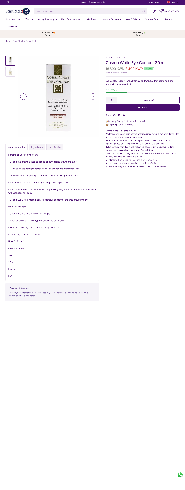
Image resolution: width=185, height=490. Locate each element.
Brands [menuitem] (168, 19)
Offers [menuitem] (27, 19)
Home (7, 41)
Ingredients (37, 147)
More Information (16, 147)
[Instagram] (7, 2)
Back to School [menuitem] (12, 19)
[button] (173, 2)
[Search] (143, 11)
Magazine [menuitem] (12, 26)
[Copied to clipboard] (124, 115)
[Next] (93, 96)
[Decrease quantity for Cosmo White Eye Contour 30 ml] (108, 100)
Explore (48, 35)
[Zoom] (93, 61)
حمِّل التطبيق (100, 2)
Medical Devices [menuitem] (111, 19)
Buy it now (142, 107)
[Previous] (23, 96)
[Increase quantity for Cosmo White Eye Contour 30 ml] (115, 100)
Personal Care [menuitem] (151, 19)
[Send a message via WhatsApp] (180, 474)
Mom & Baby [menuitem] (131, 19)
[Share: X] (119, 115)
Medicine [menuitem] (91, 19)
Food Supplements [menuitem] (70, 19)
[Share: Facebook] (114, 115)
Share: (108, 115)
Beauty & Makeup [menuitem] (46, 19)
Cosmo (109, 57)
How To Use (55, 147)
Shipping (109, 72)
